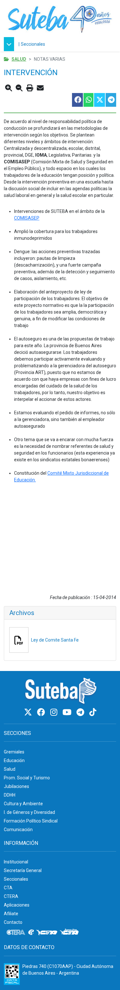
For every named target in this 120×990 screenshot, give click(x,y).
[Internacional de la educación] (31, 932)
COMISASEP (26, 218)
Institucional (16, 861)
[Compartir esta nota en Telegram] (110, 100)
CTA (8, 887)
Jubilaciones (16, 786)
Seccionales (33, 44)
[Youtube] (67, 712)
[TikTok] (92, 712)
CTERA (11, 896)
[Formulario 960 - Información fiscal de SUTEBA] (12, 974)
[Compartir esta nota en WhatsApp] (88, 100)
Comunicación (18, 829)
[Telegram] (81, 712)
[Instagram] (54, 712)
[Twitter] (29, 712)
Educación (14, 760)
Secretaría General (23, 870)
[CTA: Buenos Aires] (70, 932)
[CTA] (46, 932)
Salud (19, 59)
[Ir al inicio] (60, 18)
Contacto (13, 922)
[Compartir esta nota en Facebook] (77, 100)
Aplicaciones (16, 905)
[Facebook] (42, 712)
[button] (10, 44)
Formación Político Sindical (31, 820)
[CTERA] (16, 932)
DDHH (9, 795)
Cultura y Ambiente (23, 803)
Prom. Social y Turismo (27, 777)
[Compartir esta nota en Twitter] (99, 100)
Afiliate (11, 913)
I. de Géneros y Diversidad (29, 812)
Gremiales (14, 751)
